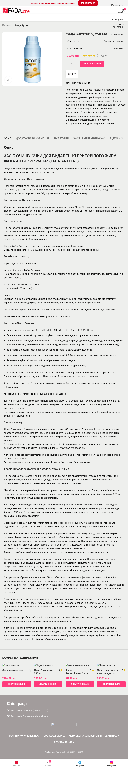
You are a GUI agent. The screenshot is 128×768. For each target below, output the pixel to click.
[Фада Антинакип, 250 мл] (48, 665)
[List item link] (64, 710)
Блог (120, 12)
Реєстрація (117, 26)
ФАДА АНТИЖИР (19, 161)
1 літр (56, 316)
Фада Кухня (83, 82)
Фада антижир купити (15, 309)
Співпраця (117, 19)
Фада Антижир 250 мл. (55, 468)
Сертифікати (116, 34)
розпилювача (31, 372)
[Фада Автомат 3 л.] (16, 665)
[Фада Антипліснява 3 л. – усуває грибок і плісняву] (80, 665)
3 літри (66, 316)
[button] (16, 684)
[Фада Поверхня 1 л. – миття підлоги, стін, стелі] (111, 665)
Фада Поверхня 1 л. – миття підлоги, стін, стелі (108, 673)
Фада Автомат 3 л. (12, 670)
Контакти (118, 48)
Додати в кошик (92, 64)
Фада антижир (36, 179)
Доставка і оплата (113, 41)
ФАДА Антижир (20, 246)
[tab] (7, 138)
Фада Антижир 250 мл (109, 494)
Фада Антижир (12, 168)
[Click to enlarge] (8, 79)
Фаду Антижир (26, 323)
